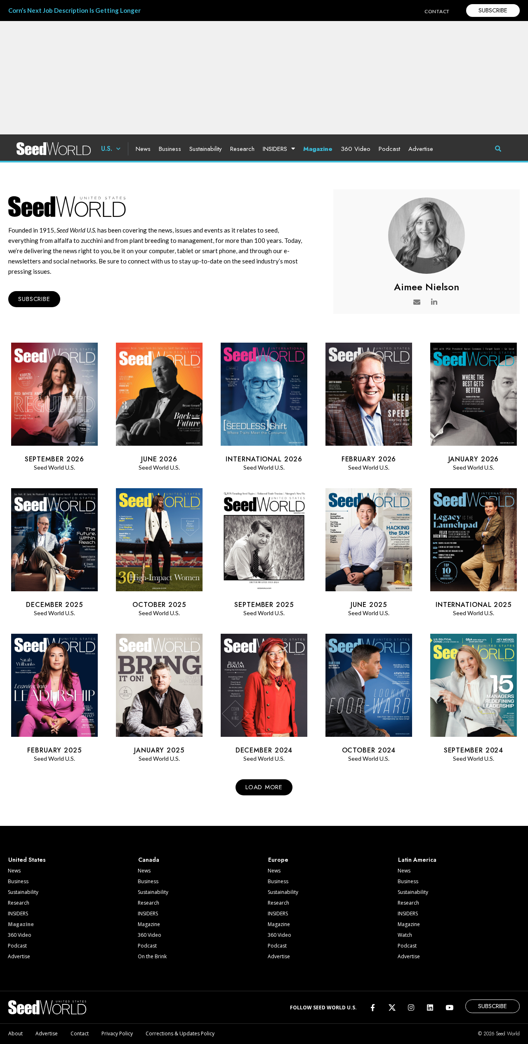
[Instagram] (411, 1007)
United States (27, 860)
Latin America (417, 860)
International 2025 (474, 604)
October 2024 (369, 750)
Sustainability (205, 148)
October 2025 (159, 604)
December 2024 (264, 750)
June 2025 (369, 604)
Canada (148, 860)
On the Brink (152, 956)
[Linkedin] (430, 1007)
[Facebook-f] (372, 1007)
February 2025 (54, 750)
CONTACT (437, 11)
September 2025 (264, 604)
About (15, 1033)
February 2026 (369, 459)
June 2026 (159, 459)
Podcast (389, 148)
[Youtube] (449, 1007)
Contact (80, 1033)
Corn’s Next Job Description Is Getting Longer (74, 10)
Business (170, 148)
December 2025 (54, 604)
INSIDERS (275, 148)
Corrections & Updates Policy (180, 1033)
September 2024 (474, 750)
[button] (264, 787)
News (143, 148)
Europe (278, 860)
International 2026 (264, 459)
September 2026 (55, 459)
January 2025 (159, 750)
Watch (405, 934)
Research (242, 148)
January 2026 (473, 459)
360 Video (355, 148)
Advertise (420, 148)
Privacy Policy (117, 1033)
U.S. (106, 148)
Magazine (317, 148)
